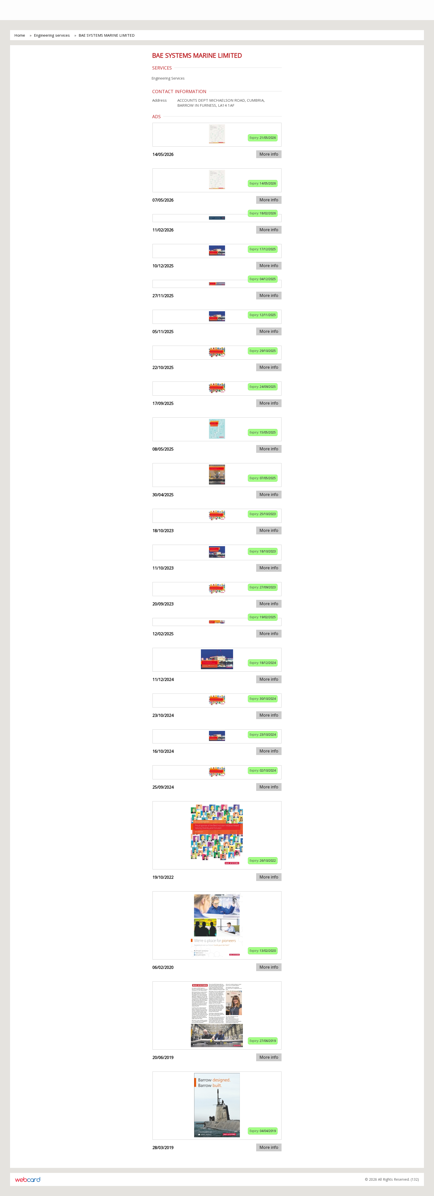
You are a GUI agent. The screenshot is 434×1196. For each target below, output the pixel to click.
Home (19, 35)
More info (268, 154)
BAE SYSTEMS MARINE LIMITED (107, 35)
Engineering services (52, 35)
